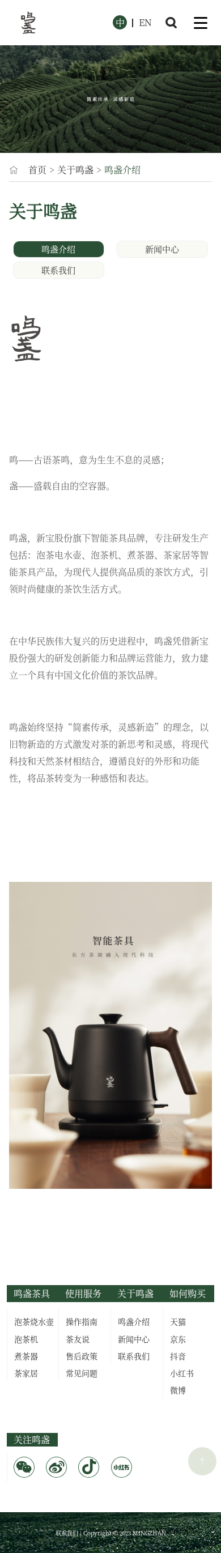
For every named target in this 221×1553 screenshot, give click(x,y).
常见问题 (81, 1373)
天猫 (178, 1321)
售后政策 (81, 1356)
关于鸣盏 (75, 169)
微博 (178, 1390)
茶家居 (26, 1373)
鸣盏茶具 (32, 1293)
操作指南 (81, 1321)
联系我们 (58, 270)
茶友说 (78, 1339)
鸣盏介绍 (58, 249)
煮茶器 (26, 1356)
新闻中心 (162, 249)
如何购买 (187, 1293)
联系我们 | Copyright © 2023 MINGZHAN (111, 1533)
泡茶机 (26, 1339)
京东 (178, 1339)
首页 (37, 169)
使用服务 (83, 1293)
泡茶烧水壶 (34, 1321)
